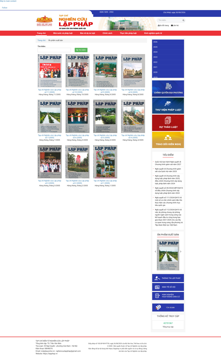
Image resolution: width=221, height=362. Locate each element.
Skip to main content (8, 1)
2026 (155, 42)
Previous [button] (155, 251)
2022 (155, 62)
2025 (155, 47)
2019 (155, 77)
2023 (155, 57)
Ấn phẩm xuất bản (168, 234)
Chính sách (107, 33)
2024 (155, 52)
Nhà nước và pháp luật (62, 33)
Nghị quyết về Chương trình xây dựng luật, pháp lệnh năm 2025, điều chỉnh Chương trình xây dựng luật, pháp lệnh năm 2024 (168, 180)
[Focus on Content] (10, 8)
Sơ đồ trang (164, 25)
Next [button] (180, 251)
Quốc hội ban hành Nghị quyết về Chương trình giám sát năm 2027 (168, 163)
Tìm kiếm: (42, 46)
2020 (155, 72)
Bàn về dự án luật (87, 33)
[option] (168, 256)
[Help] (2, 4)
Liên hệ (176, 25)
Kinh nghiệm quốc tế (153, 33)
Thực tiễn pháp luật (128, 33)
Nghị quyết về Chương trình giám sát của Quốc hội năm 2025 (168, 170)
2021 (155, 67)
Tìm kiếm (82, 50)
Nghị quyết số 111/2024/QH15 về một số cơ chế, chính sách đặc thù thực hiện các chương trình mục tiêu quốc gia (168, 201)
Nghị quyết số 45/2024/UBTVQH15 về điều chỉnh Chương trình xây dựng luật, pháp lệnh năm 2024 (169, 190)
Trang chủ (41, 33)
